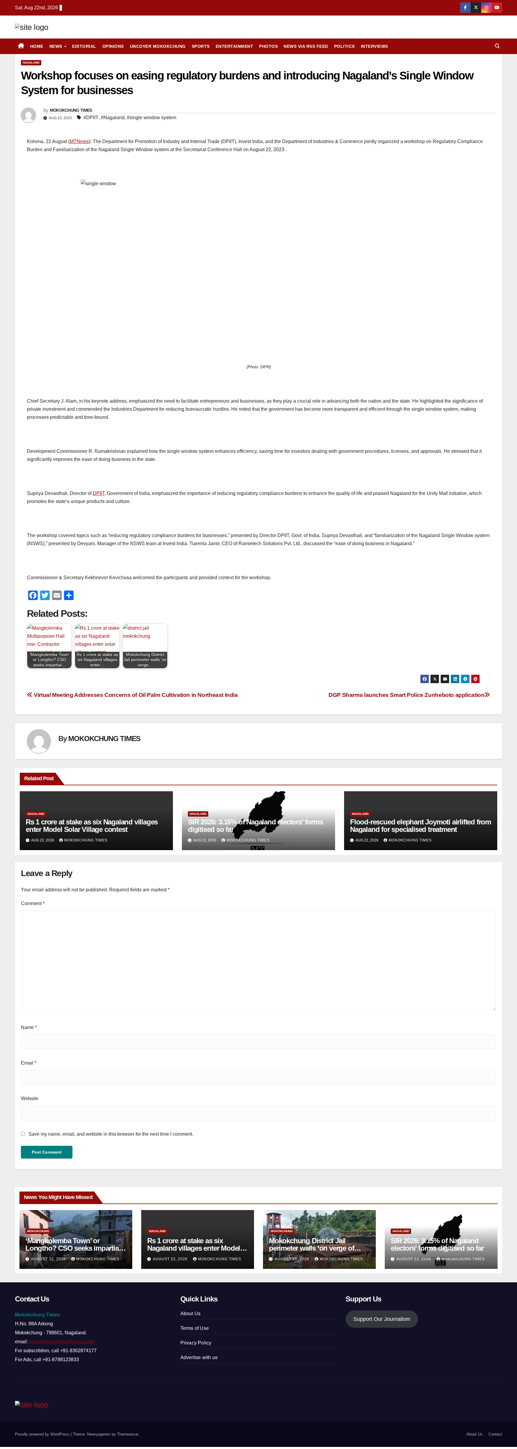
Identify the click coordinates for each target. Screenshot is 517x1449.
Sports (201, 46)
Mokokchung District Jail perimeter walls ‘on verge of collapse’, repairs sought (311, 1248)
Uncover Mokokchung (158, 46)
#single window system (151, 117)
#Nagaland (112, 117)
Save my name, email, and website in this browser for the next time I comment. (110, 1134)
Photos (268, 46)
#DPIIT (90, 117)
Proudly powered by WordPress (43, 1434)
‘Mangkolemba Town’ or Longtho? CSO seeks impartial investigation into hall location (72, 1248)
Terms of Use (194, 1328)
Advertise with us (199, 1357)
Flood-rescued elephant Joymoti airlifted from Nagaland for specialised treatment (420, 825)
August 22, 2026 (49, 1259)
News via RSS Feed (306, 46)
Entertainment (234, 46)
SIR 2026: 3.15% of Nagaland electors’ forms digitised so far (255, 825)
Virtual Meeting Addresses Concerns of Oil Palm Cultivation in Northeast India (135, 695)
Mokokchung (38, 1231)
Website (29, 1098)
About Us (190, 1313)
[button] (497, 46)
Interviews (374, 46)
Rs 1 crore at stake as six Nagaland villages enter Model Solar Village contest (92, 825)
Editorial (84, 46)
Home (36, 46)
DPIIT (98, 493)
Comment (33, 903)
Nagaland (31, 62)
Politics (344, 46)
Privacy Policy (196, 1342)
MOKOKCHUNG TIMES (71, 110)
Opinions (113, 46)
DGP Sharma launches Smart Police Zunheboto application (406, 695)
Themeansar (127, 1434)
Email (28, 1062)
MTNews (79, 141)
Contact (495, 1434)
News (56, 46)
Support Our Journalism (381, 1319)
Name (29, 1027)
